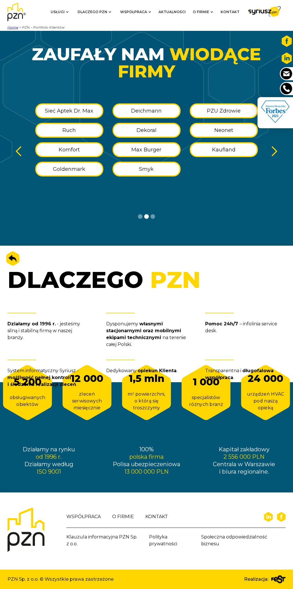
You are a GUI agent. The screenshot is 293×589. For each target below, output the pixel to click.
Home (12, 27)
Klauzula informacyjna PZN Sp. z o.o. (101, 540)
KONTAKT (230, 12)
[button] (59, 12)
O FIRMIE (123, 516)
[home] (21, 12)
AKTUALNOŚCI (172, 12)
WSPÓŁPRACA (83, 516)
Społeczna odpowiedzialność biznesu (234, 540)
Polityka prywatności (163, 540)
